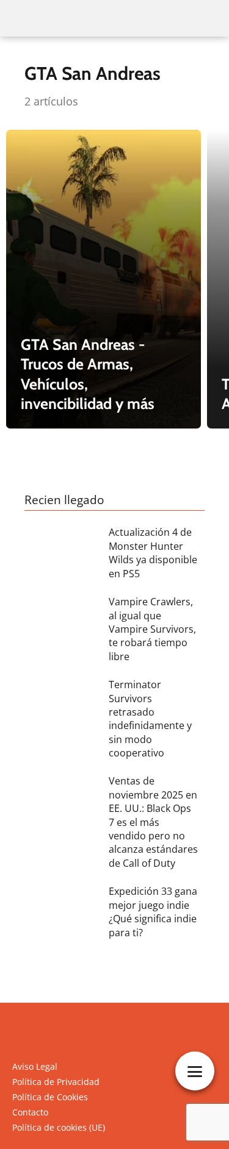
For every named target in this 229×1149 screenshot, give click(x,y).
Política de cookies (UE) (58, 1127)
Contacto (30, 1112)
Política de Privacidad (56, 1081)
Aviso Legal (34, 1066)
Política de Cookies (50, 1097)
